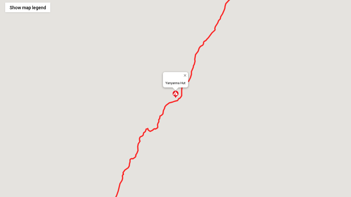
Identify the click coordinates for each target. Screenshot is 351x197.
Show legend (28, 7)
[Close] (185, 75)
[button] (175, 94)
